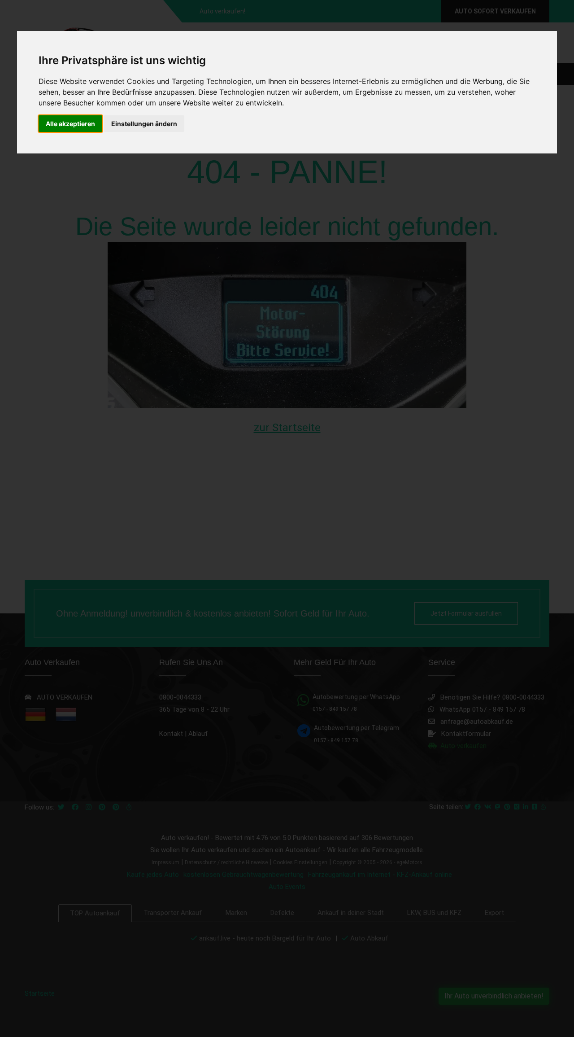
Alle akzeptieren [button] (70, 123)
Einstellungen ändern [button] (144, 123)
